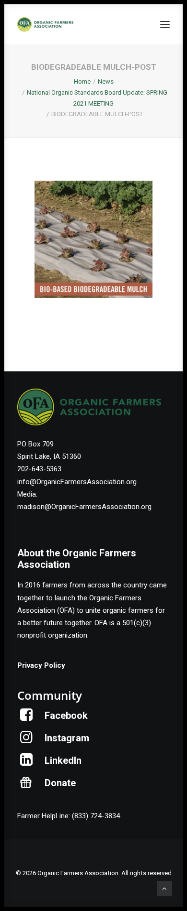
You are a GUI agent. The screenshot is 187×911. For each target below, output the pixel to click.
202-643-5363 (39, 469)
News (106, 81)
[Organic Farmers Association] (45, 24)
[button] (165, 24)
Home (82, 81)
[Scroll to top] (164, 888)
